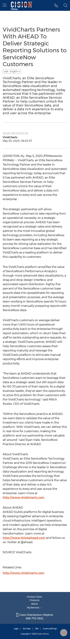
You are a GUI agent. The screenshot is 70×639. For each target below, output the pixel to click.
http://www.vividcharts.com (23, 497)
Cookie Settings (50, 628)
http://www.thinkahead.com (24, 538)
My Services (33, 607)
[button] (56, 5)
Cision (40, 634)
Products (34, 600)
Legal (16, 628)
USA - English (11, 71)
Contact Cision (34, 596)
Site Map (27, 628)
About (34, 603)
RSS (36, 628)
